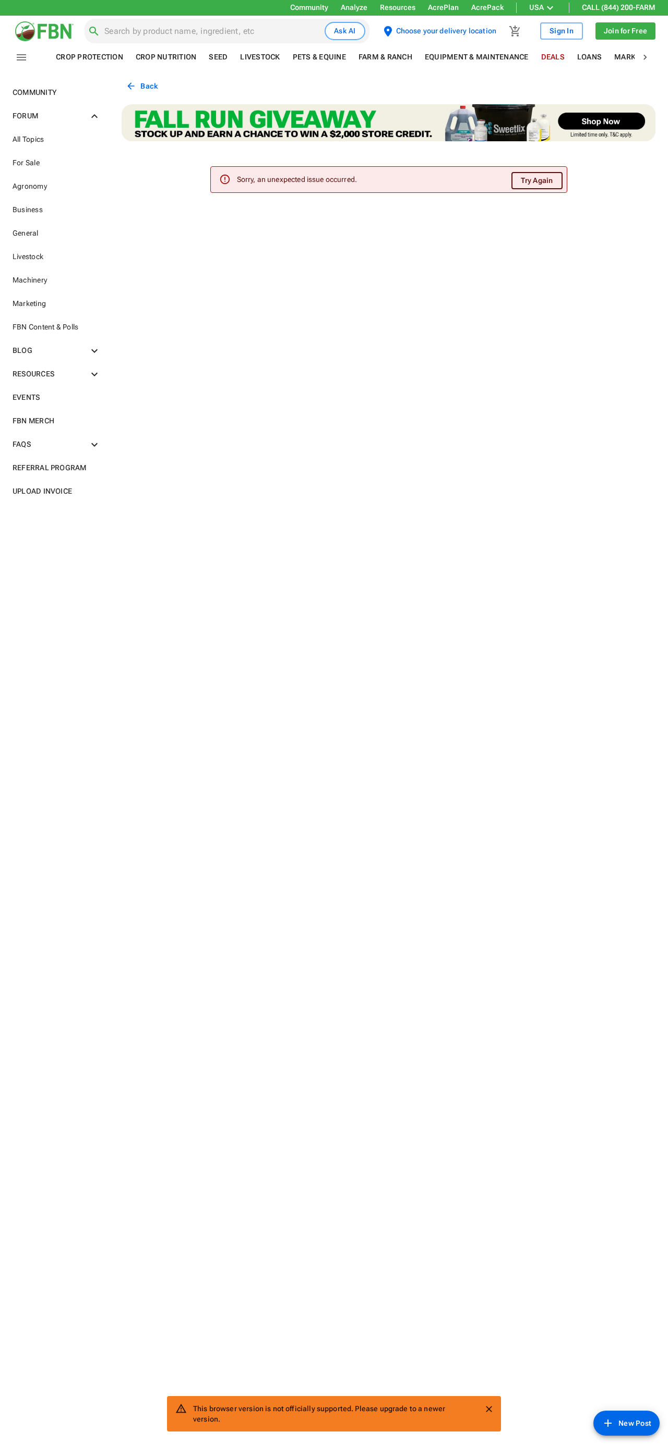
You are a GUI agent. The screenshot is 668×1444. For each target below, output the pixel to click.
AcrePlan (443, 7)
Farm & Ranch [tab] (385, 57)
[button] (54, 92)
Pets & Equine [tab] (319, 57)
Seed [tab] (218, 57)
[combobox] (212, 31)
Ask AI (345, 31)
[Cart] (515, 31)
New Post (634, 1423)
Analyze (354, 7)
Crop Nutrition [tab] (166, 57)
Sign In (562, 31)
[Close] (489, 1409)
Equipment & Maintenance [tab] (477, 57)
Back (149, 86)
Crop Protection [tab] (89, 57)
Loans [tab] (589, 57)
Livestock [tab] (260, 57)
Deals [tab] (553, 57)
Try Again (537, 180)
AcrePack (487, 7)
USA (536, 7)
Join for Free (625, 31)
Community (309, 7)
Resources (397, 7)
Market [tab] (629, 57)
